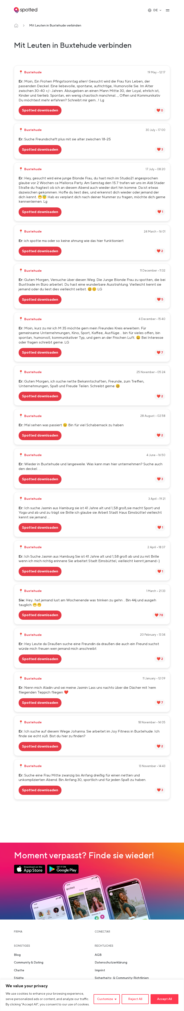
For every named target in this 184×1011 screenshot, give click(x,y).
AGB (98, 955)
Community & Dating (28, 963)
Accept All (164, 999)
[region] (92, 995)
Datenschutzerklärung (111, 963)
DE (155, 10)
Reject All (135, 999)
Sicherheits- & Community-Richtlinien (122, 978)
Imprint (100, 970)
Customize (105, 999)
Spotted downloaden (40, 110)
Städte (19, 978)
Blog (17, 955)
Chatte (19, 970)
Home (16, 25)
